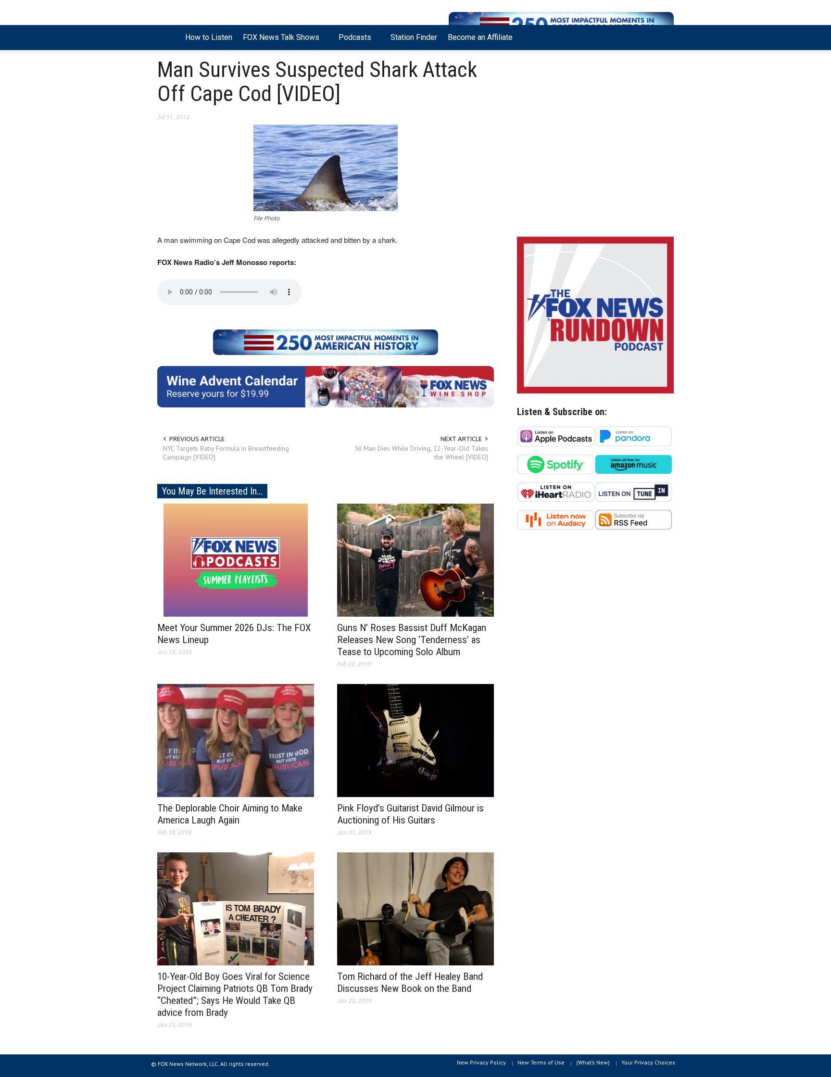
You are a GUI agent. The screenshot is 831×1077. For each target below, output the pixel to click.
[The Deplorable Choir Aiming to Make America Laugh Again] (235, 739)
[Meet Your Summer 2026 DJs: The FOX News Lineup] (236, 559)
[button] (664, 36)
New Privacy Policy (481, 1062)
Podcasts (352, 41)
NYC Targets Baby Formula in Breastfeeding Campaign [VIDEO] (226, 452)
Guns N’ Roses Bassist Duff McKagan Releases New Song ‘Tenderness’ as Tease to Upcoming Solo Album (411, 640)
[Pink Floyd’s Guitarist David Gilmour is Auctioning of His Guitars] (415, 739)
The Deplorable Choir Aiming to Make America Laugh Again (229, 814)
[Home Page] (168, 37)
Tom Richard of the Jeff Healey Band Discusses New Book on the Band (410, 982)
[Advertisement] (595, 146)
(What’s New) (593, 1062)
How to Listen (208, 37)
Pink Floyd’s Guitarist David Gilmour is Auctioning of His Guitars (410, 814)
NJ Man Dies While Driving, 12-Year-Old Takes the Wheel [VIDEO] (421, 452)
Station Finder (413, 37)
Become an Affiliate (480, 37)
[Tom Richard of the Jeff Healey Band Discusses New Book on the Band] (415, 908)
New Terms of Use (541, 1062)
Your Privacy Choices (648, 1062)
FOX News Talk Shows (278, 41)
